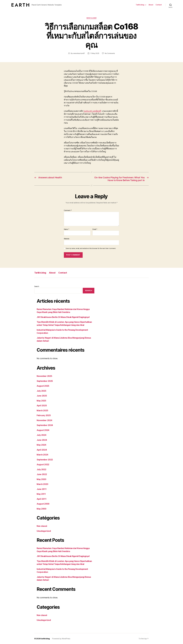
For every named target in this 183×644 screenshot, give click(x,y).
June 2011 (42, 489)
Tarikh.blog (140, 5)
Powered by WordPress (61, 639)
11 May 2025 (94, 53)
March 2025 (42, 410)
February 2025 (44, 415)
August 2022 (43, 464)
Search (36, 286)
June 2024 (42, 440)
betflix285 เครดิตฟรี (92, 111)
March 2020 (42, 484)
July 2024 (41, 435)
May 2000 (41, 509)
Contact (159, 5)
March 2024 (42, 454)
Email (94, 229)
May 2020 (41, 479)
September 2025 (45, 381)
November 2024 (44, 420)
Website (66, 239)
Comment (68, 210)
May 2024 (41, 445)
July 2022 (41, 469)
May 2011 (41, 494)
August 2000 (43, 504)
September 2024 (45, 425)
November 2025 (44, 376)
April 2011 (41, 499)
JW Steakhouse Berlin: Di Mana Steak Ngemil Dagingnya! (63, 317)
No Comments (110, 53)
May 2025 (41, 401)
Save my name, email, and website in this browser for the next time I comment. (91, 248)
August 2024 (43, 430)
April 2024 (42, 450)
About (150, 5)
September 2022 (45, 459)
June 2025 (42, 396)
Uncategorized (44, 531)
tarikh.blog (45, 639)
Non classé (92, 18)
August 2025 (43, 386)
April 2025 (42, 405)
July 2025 (41, 391)
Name (66, 229)
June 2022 (42, 474)
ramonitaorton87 (79, 53)
